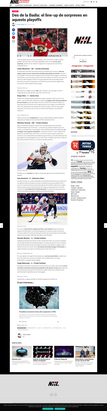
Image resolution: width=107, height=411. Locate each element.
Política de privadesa (60, 408)
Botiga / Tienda (80, 5)
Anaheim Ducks (76, 160)
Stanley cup (86, 176)
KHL (86, 168)
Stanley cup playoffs (23, 330)
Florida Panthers (47, 328)
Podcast (77, 175)
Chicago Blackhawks (86, 162)
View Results (83, 61)
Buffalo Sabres (73, 162)
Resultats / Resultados (40, 5)
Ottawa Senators (78, 173)
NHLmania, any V (16, 359)
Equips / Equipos (69, 5)
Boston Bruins (90, 160)
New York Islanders (75, 172)
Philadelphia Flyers (86, 173)
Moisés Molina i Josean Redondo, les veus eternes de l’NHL (84, 360)
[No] (105, 407)
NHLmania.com (75, 196)
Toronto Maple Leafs (81, 177)
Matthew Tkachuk (57, 328)
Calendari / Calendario (56, 5)
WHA (90, 178)
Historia (78, 168)
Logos (89, 168)
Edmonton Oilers (79, 164)
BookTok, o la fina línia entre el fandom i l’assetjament (41, 360)
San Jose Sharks (80, 176)
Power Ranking (83, 174)
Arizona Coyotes (83, 160)
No (74, 58)
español (74, 166)
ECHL (75, 164)
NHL (64, 328)
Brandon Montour (31, 328)
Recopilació (88, 175)
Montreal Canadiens (82, 170)
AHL (72, 160)
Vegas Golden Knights (79, 178)
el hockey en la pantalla (87, 164)
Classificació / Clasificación (23, 5)
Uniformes (88, 177)
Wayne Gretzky (86, 178)
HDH (75, 168)
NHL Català (74, 194)
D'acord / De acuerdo (48, 408)
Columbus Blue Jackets (80, 163)
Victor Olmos (21, 24)
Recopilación (73, 176)
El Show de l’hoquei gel (60, 359)
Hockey (83, 168)
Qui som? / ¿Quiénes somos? (78, 198)
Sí (74, 56)
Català (39, 328)
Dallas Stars (86, 163)
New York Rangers (83, 172)
